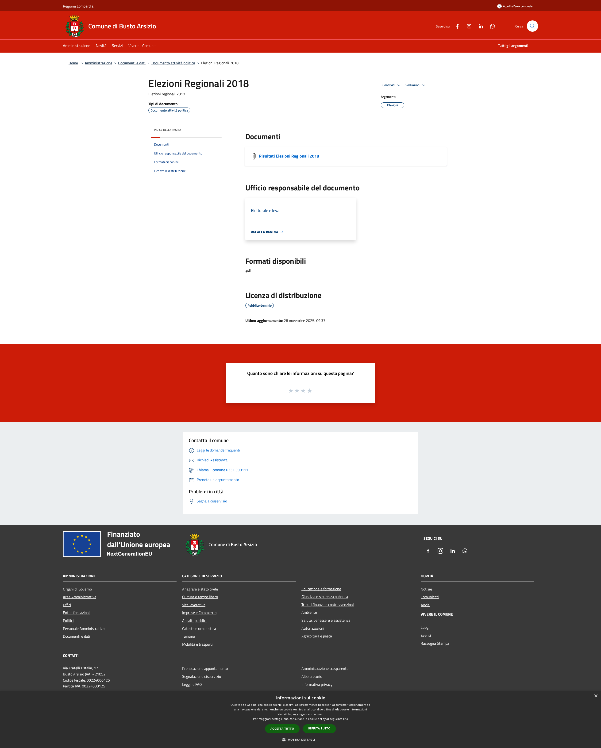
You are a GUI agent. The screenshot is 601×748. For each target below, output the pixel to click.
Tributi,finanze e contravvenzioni (327, 604)
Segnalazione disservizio (201, 676)
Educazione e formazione (321, 589)
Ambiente (309, 612)
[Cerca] (532, 26)
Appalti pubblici (194, 620)
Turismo (188, 636)
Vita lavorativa (193, 605)
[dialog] (300, 719)
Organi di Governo (77, 589)
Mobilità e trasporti (197, 644)
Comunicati (430, 597)
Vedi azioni (413, 85)
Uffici (67, 605)
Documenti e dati (132, 63)
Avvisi (425, 605)
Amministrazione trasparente (324, 668)
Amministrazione (98, 63)
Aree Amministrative (79, 597)
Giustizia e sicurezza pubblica (324, 596)
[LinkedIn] (479, 26)
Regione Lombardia (78, 6)
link (345, 719)
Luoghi (426, 627)
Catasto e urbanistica (199, 628)
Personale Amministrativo (83, 628)
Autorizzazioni (312, 628)
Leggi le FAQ (192, 684)
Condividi (389, 85)
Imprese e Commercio (199, 612)
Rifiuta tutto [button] (319, 728)
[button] (300, 739)
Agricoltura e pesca (316, 636)
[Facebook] (455, 26)
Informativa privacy (316, 684)
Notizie (426, 589)
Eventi (426, 635)
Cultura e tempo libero (200, 597)
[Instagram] (467, 26)
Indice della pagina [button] (167, 129)
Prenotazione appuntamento (205, 668)
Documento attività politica (173, 63)
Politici (68, 620)
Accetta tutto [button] (282, 729)
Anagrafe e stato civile (200, 589)
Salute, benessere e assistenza (325, 620)
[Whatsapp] (490, 26)
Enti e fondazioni (76, 612)
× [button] (595, 696)
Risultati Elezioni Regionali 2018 (289, 156)
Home (73, 63)
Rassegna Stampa (435, 643)
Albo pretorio (311, 676)
